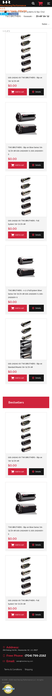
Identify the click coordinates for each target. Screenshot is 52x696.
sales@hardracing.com (24, 661)
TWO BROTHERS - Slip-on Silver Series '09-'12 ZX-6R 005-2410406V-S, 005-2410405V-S (26, 150)
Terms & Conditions (13, 669)
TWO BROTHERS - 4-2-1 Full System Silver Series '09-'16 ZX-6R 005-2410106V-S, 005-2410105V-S (25, 294)
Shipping (29, 669)
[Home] (6, 3)
